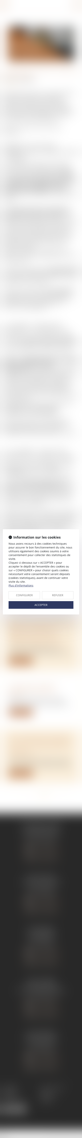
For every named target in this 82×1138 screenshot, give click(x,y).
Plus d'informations (21, 585)
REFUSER (57, 595)
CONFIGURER (24, 595)
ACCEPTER (41, 605)
